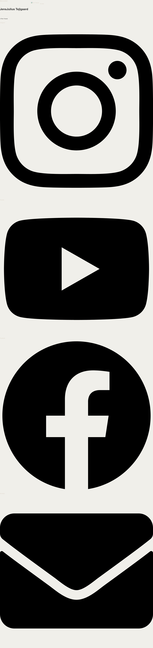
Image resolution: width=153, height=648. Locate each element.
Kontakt (42, 3)
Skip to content (3, 1)
